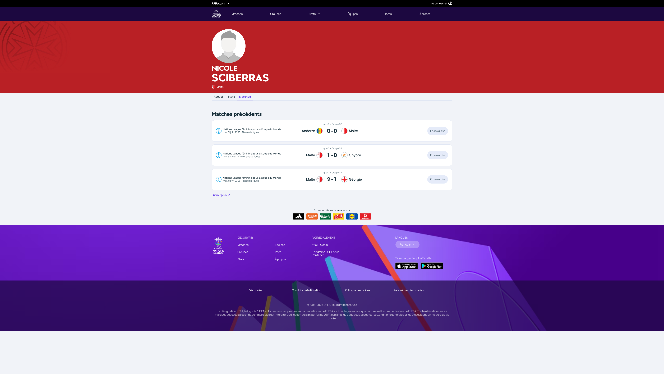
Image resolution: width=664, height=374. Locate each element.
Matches (245, 96)
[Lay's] (338, 216)
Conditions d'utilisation (306, 290)
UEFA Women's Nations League (216, 13)
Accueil (219, 96)
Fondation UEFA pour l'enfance (325, 253)
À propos (280, 259)
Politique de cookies (357, 290)
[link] (237, 14)
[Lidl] (352, 216)
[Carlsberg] (325, 216)
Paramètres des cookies (409, 290)
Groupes (242, 252)
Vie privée (255, 290)
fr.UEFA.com (320, 245)
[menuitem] (246, 14)
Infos (278, 252)
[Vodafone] (365, 216)
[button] (314, 14)
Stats (231, 96)
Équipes (280, 245)
